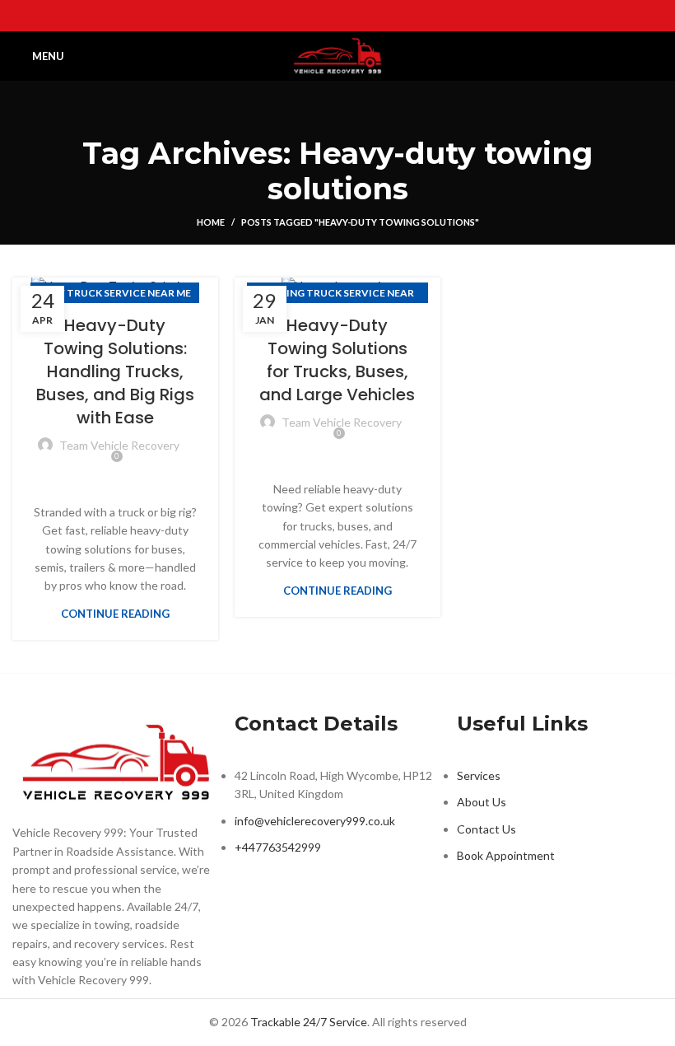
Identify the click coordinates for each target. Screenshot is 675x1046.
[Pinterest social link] (380, 15)
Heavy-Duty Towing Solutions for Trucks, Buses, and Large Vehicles (337, 360)
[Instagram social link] (337, 15)
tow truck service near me (115, 293)
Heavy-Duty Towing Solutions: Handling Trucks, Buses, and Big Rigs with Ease (115, 371)
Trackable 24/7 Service (308, 1022)
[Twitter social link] (316, 15)
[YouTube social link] (359, 15)
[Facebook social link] (294, 15)
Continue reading (115, 614)
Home (211, 222)
